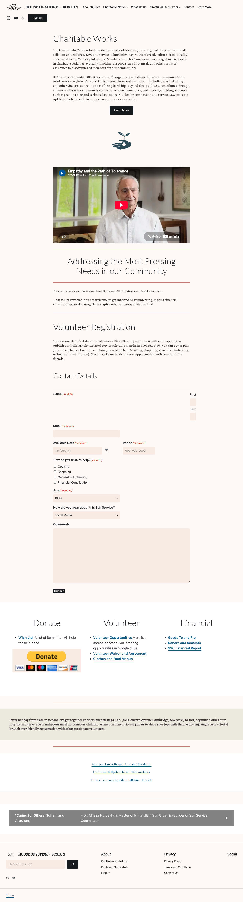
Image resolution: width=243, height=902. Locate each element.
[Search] (72, 864)
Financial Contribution (73, 482)
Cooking (63, 466)
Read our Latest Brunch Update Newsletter (122, 764)
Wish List (26, 637)
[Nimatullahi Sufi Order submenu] (179, 7)
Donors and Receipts (184, 643)
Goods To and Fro (182, 637)
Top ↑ (10, 895)
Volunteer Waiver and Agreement (120, 653)
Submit (59, 590)
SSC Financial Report (184, 648)
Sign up (38, 18)
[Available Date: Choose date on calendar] (106, 450)
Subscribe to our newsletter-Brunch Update (121, 780)
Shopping (64, 472)
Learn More (121, 110)
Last (193, 409)
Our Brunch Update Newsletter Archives (121, 772)
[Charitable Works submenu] (127, 7)
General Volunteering (72, 477)
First (193, 394)
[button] (121, 818)
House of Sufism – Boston (51, 7)
